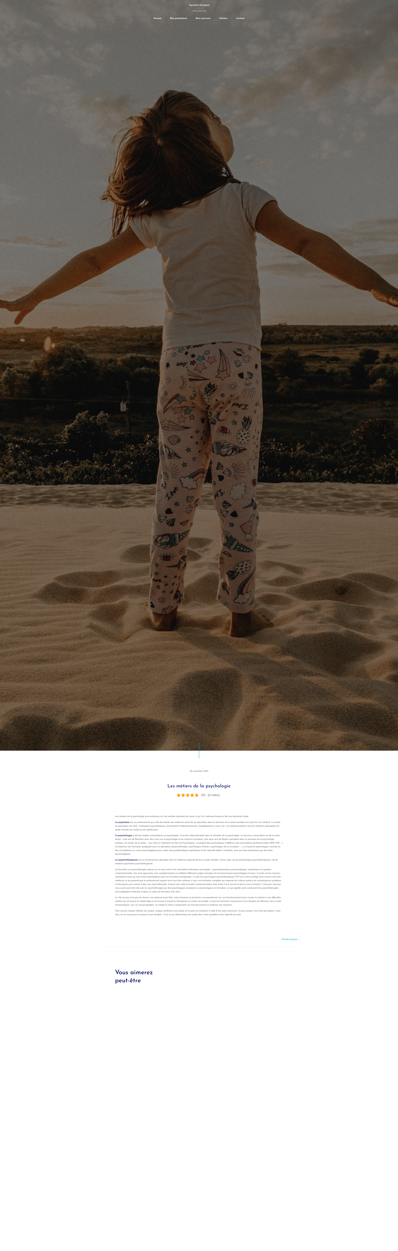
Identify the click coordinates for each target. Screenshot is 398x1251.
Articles (223, 18)
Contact (240, 18)
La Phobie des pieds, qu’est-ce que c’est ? (144, 1234)
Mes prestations (178, 18)
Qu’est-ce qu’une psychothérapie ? (139, 1103)
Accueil (157, 18)
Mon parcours (203, 18)
